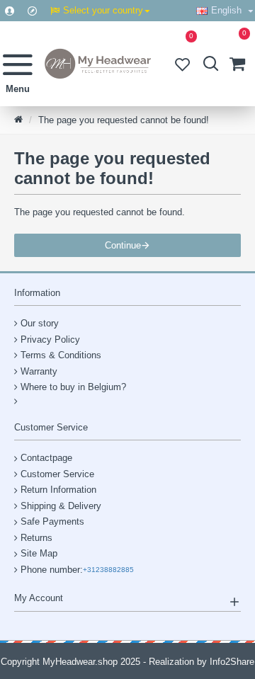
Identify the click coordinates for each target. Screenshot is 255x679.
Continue (123, 245)
